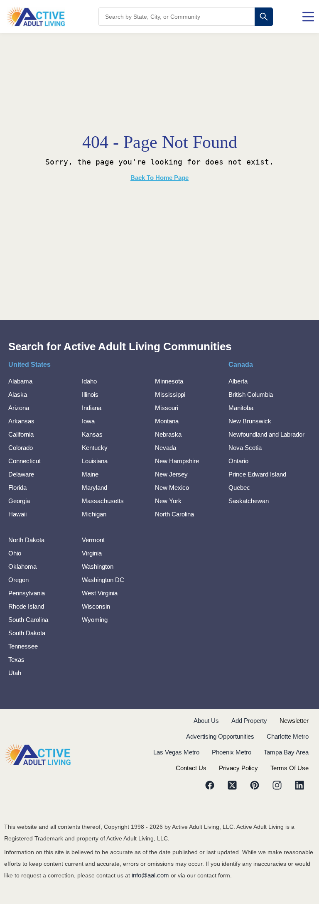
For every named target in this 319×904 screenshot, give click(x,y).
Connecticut (24, 460)
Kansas (92, 434)
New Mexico (172, 487)
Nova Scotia (245, 447)
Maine (90, 474)
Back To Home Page (159, 177)
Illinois (90, 394)
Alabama (20, 381)
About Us (206, 720)
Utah (14, 672)
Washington (97, 566)
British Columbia (250, 394)
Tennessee (23, 646)
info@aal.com (150, 875)
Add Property (249, 720)
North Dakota (26, 539)
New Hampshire (177, 460)
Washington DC (103, 579)
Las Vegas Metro (176, 752)
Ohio (14, 553)
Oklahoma (22, 566)
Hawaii (17, 514)
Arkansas (21, 421)
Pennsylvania (26, 593)
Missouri (166, 407)
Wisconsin (96, 606)
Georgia (19, 500)
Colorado (20, 447)
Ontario (238, 460)
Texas (16, 659)
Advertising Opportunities (220, 736)
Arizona (18, 407)
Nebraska (168, 434)
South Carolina (28, 619)
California (21, 434)
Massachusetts (103, 500)
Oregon (18, 579)
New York (168, 500)
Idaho (89, 381)
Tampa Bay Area (286, 752)
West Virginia (100, 593)
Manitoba (240, 407)
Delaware (21, 474)
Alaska (17, 394)
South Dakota (26, 632)
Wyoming (95, 619)
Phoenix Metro (231, 752)
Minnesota (169, 381)
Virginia (92, 553)
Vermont (93, 539)
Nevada (165, 447)
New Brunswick (249, 421)
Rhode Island (26, 606)
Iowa (88, 421)
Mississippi (170, 394)
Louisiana (95, 460)
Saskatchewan (248, 500)
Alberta (238, 381)
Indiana (91, 407)
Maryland (94, 487)
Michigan (94, 514)
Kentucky (95, 447)
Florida (17, 487)
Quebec (239, 487)
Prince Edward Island (257, 474)
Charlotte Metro (288, 736)
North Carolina (174, 514)
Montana (167, 421)
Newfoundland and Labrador (266, 434)
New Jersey (171, 474)
